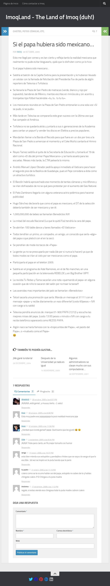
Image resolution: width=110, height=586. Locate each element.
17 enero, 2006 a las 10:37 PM (41, 453)
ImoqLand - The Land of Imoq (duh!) (50, 17)
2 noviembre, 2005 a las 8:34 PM (41, 440)
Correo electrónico (65, 531)
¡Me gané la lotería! (22, 358)
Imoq (19, 52)
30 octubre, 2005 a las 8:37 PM (44, 400)
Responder (25, 408)
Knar (23, 413)
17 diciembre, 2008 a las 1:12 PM (45, 487)
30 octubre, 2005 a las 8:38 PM (41, 413)
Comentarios (25, 391)
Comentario (21, 511)
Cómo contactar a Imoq (33, 3)
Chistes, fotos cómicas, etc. (29, 31)
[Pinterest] (41, 579)
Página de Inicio (10, 3)
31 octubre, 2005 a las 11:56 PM (41, 426)
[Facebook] (36, 579)
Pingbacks (46, 391)
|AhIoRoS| (25, 399)
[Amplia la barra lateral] (5, 31)
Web (18, 541)
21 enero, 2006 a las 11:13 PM (44, 470)
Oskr (23, 439)
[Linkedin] (51, 579)
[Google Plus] (46, 579)
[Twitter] (31, 579)
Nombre (20, 531)
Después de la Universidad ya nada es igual (52, 362)
